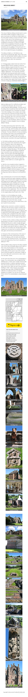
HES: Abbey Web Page (11, 334)
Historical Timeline (5, 167)
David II (18, 169)
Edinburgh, (22, 170)
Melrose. (8, 67)
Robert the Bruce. (12, 149)
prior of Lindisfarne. (18, 50)
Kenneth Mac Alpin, (13, 54)
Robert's (16, 150)
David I (4, 121)
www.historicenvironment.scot (13, 333)
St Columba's (10, 43)
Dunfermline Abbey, (20, 155)
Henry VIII (3, 209)
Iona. (23, 43)
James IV (11, 184)
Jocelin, (8, 116)
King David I (8, 64)
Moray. (7, 122)
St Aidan (15, 40)
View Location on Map (11, 335)
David (11, 67)
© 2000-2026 (22, 692)
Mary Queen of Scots (9, 210)
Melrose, (8, 237)
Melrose (22, 210)
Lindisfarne (21, 40)
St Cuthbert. (12, 47)
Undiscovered (8, 1)
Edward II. (7, 144)
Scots (11, 183)
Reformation (4, 221)
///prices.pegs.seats (10, 341)
